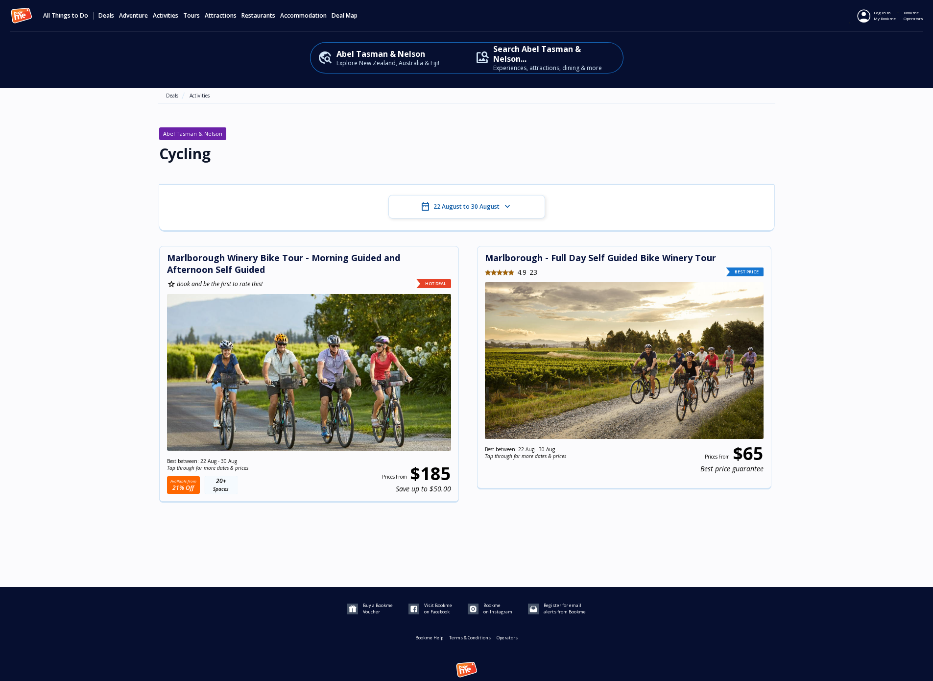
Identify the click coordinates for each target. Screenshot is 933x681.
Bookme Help (429, 637)
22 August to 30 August (466, 207)
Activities (200, 95)
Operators (507, 637)
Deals (106, 16)
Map (352, 16)
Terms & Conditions (470, 637)
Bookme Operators (913, 15)
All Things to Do (65, 16)
